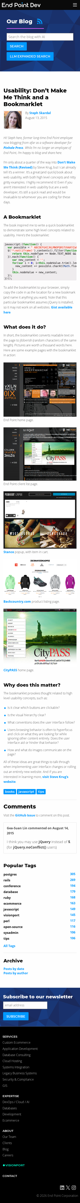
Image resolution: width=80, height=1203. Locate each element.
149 (39, 909)
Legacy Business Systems (20, 1073)
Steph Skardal (40, 113)
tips (41, 792)
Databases (10, 1108)
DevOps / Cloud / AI (16, 1102)
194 (39, 885)
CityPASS (10, 670)
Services (10, 1036)
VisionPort (15, 1165)
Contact (10, 1176)
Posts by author (15, 973)
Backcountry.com (17, 601)
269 (39, 880)
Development (12, 1114)
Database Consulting (16, 1055)
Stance (8, 552)
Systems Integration (16, 1067)
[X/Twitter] (68, 1188)
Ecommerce (11, 1120)
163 (39, 903)
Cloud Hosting (12, 1061)
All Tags (9, 946)
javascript (26, 792)
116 (39, 926)
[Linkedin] (62, 1188)
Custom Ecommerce (16, 1042)
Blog (6, 1149)
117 (39, 920)
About (8, 1131)
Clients (7, 1143)
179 (39, 891)
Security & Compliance (18, 1079)
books (10, 792)
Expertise (11, 1096)
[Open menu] (75, 4)
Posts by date (13, 969)
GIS (5, 1085)
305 (39, 874)
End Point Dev (16, 5)
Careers (8, 1155)
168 (39, 897)
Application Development (20, 1049)
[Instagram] (74, 1188)
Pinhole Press (13, 148)
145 (39, 915)
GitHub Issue (25, 815)
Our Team (9, 1137)
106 (39, 932)
